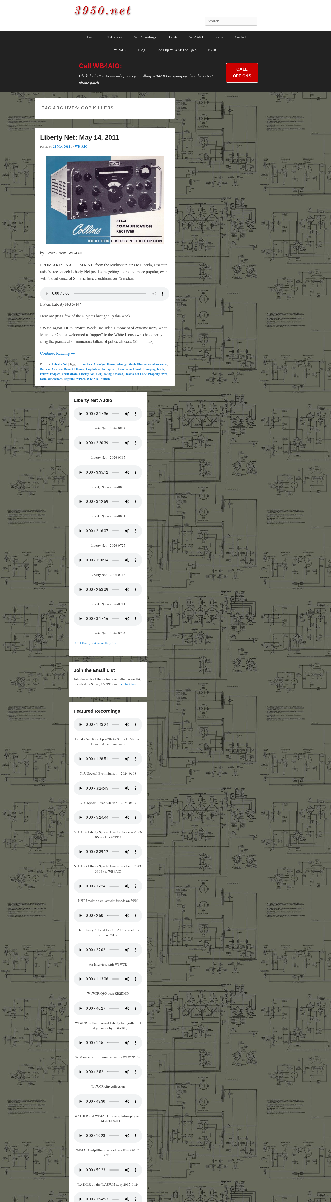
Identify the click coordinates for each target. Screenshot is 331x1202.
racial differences (51, 379)
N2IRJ (212, 49)
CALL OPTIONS (242, 72)
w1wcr (80, 379)
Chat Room (114, 37)
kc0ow (44, 374)
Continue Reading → (57, 353)
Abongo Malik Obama (132, 364)
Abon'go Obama (104, 364)
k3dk (160, 369)
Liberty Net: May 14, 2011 (79, 137)
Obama (118, 374)
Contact (240, 37)
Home (89, 37)
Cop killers (93, 369)
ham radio (125, 369)
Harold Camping (144, 369)
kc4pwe (55, 374)
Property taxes (157, 374)
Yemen (105, 379)
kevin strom (70, 374)
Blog (141, 49)
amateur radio (157, 364)
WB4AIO (196, 37)
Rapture (69, 379)
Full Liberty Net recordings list (95, 643)
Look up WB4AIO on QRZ (176, 49)
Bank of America (51, 369)
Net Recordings (144, 37)
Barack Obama (74, 369)
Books (218, 37)
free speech (109, 369)
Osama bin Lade (136, 374)
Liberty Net (59, 364)
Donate (172, 37)
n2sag (108, 374)
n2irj (99, 374)
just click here (127, 684)
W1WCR (120, 49)
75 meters (85, 364)
